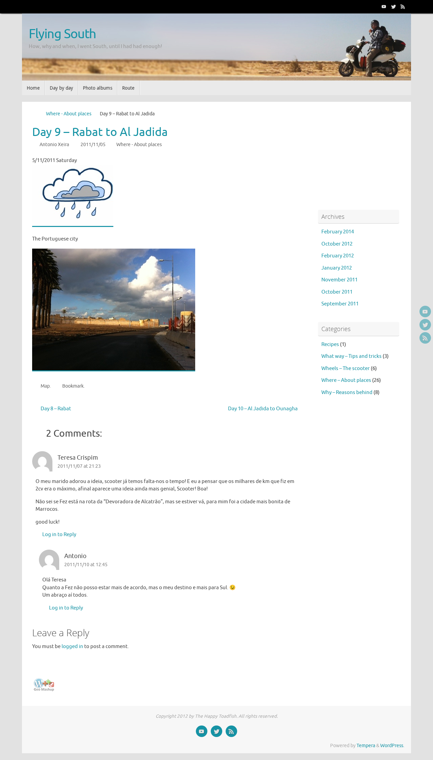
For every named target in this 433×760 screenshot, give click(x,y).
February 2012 (337, 256)
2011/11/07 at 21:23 (79, 466)
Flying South (62, 34)
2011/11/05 (93, 144)
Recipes (330, 344)
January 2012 (336, 268)
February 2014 (337, 232)
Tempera (366, 746)
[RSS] (403, 6)
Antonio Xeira (54, 144)
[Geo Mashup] (44, 690)
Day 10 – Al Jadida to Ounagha (263, 409)
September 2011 (340, 304)
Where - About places (68, 114)
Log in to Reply (59, 534)
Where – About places (346, 380)
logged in (72, 646)
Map (45, 386)
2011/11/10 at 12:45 (86, 565)
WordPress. (392, 746)
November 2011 (339, 280)
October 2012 (336, 244)
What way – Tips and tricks (351, 356)
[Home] (35, 114)
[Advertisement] (360, 154)
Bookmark (73, 386)
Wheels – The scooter (345, 368)
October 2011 (336, 292)
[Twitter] (393, 6)
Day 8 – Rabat (55, 409)
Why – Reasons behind (346, 392)
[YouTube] (384, 6)
